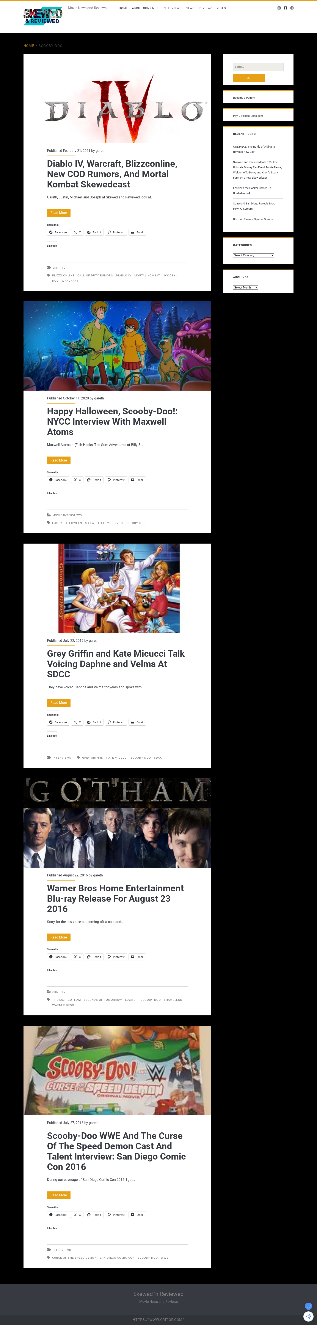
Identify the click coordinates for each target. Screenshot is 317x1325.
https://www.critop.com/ (158, 1320)
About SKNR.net (145, 8)
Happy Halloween (67, 523)
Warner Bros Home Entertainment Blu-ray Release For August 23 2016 (117, 823)
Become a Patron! (244, 97)
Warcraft (70, 280)
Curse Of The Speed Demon (74, 1257)
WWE (164, 1257)
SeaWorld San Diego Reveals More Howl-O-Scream (254, 206)
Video (221, 8)
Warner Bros (63, 1005)
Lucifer (131, 999)
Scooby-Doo (136, 523)
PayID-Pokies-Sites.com (248, 115)
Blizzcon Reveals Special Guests (253, 219)
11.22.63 (58, 999)
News (190, 8)
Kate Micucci (117, 757)
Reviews (205, 8)
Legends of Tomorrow (103, 999)
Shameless (173, 999)
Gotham (74, 999)
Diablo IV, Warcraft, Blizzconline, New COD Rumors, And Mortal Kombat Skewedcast (117, 98)
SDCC (158, 757)
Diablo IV (124, 275)
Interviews (172, 8)
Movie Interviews (67, 515)
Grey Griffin (93, 757)
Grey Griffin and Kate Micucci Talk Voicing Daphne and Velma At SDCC (117, 588)
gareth (100, 151)
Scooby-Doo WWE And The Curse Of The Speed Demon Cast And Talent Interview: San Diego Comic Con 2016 (117, 1070)
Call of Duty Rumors (95, 275)
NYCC (119, 523)
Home (123, 8)
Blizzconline (63, 275)
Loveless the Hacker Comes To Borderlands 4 (252, 190)
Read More (60, 213)
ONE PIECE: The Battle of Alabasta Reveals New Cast (254, 149)
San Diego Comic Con (117, 1257)
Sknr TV (59, 267)
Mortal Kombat (147, 275)
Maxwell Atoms (98, 523)
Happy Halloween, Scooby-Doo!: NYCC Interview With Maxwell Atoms (117, 346)
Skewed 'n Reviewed (158, 1294)
